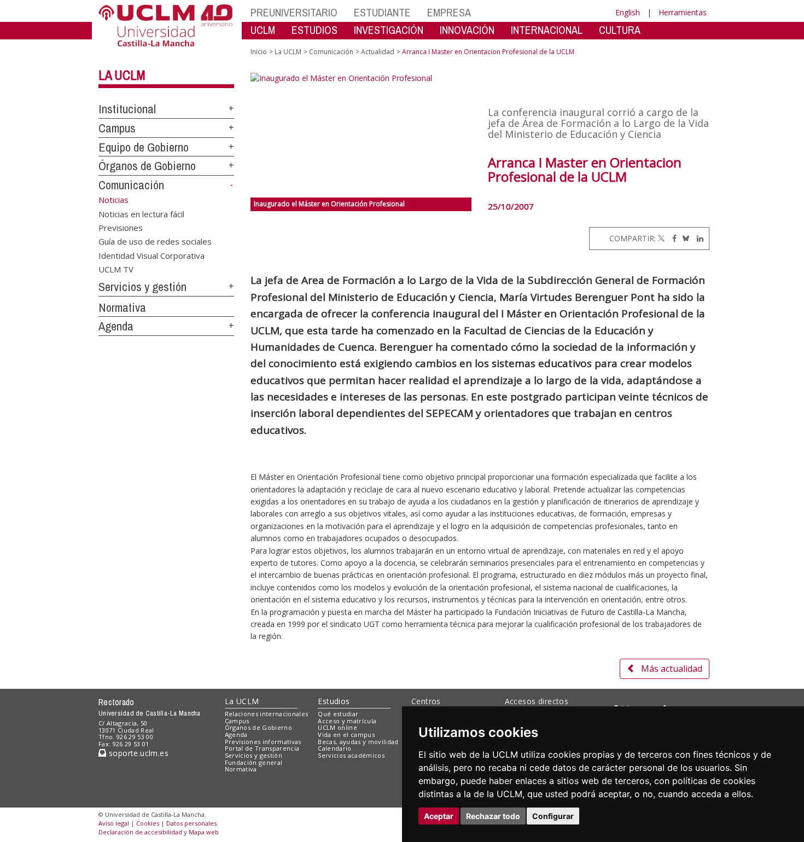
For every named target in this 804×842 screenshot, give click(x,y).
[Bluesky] (684, 238)
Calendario (334, 748)
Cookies (147, 823)
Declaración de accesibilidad (140, 832)
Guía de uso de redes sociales (155, 241)
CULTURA (619, 29)
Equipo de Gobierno (143, 147)
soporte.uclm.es (137, 753)
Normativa (122, 307)
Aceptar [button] (438, 816)
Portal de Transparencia (262, 748)
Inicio (258, 51)
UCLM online (337, 727)
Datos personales (191, 823)
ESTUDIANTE (382, 12)
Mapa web (204, 832)
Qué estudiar (338, 714)
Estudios (333, 701)
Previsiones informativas (263, 742)
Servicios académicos (351, 755)
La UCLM (121, 75)
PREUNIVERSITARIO (293, 12)
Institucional (127, 109)
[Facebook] (672, 238)
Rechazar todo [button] (493, 816)
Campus (117, 128)
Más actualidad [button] (671, 669)
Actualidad (377, 51)
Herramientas (683, 12)
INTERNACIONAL (546, 29)
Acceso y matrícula (347, 721)
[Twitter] (661, 238)
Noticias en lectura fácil (141, 213)
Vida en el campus (346, 734)
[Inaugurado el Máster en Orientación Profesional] (361, 135)
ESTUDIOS (314, 29)
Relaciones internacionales (266, 714)
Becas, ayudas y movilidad (358, 742)
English (627, 12)
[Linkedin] (697, 238)
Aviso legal (113, 823)
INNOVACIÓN (467, 29)
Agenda (115, 326)
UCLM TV (115, 269)
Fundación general (254, 762)
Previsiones (120, 227)
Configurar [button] (553, 816)
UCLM (262, 29)
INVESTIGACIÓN (388, 29)
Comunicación (131, 185)
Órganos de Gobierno (147, 166)
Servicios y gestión (142, 286)
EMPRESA (449, 12)
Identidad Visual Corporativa (151, 254)
